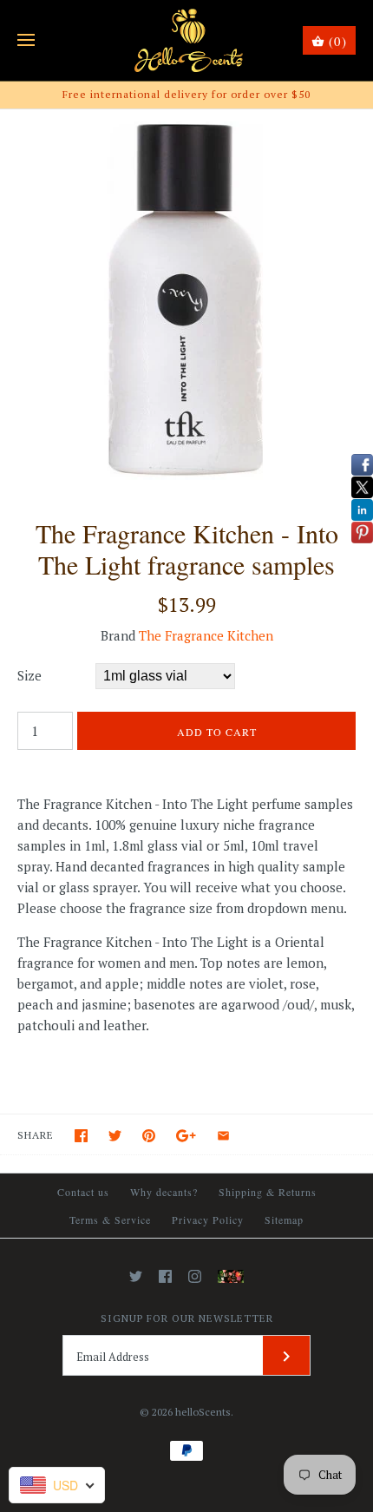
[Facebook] (165, 1276)
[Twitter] (135, 1276)
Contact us (83, 1192)
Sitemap (284, 1219)
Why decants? (164, 1192)
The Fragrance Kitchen (206, 635)
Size (29, 675)
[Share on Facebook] (81, 1135)
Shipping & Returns (268, 1192)
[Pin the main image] (148, 1135)
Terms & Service (110, 1219)
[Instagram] (194, 1276)
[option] (186, 296)
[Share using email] (223, 1135)
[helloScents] (186, 40)
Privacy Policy (208, 1219)
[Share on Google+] (186, 1135)
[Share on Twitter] (114, 1135)
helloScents (203, 1411)
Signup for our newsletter (187, 1318)
